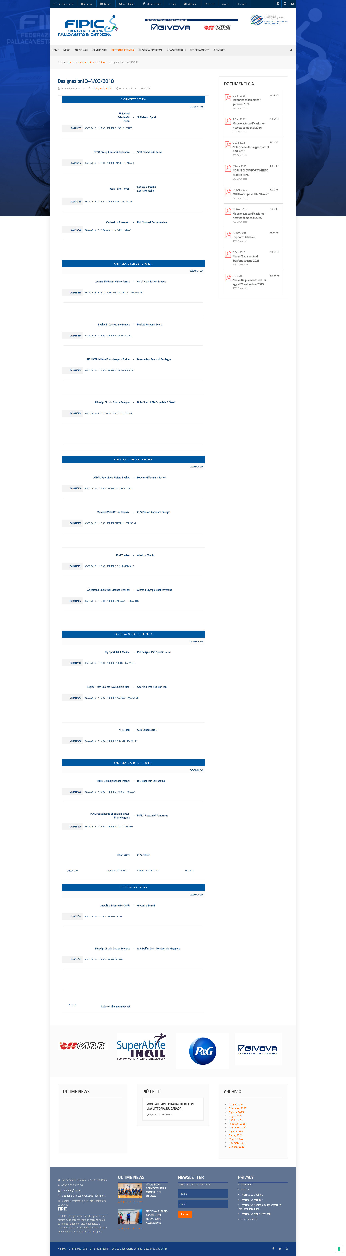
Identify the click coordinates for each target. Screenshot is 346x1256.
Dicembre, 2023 (237, 1143)
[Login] (291, 50)
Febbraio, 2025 (237, 1124)
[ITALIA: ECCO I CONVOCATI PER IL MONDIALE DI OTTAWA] (130, 1190)
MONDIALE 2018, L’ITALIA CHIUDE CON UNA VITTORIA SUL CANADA (170, 1106)
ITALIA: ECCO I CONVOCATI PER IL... (103, 1102)
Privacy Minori (249, 1219)
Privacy (245, 1189)
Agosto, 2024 (236, 1131)
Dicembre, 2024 (237, 1127)
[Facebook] (278, 4)
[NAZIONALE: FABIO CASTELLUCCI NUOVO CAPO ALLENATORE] (130, 1216)
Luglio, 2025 (235, 1116)
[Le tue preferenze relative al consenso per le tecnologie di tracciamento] (339, 1249)
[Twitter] (285, 4)
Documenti (247, 1184)
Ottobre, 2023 (236, 1147)
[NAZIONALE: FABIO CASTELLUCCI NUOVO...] (75, 1135)
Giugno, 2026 (236, 1104)
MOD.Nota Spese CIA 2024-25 (251, 194)
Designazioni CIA (102, 88)
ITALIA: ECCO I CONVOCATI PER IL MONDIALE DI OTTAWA (156, 1190)
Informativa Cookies (252, 1195)
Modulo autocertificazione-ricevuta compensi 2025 (249, 215)
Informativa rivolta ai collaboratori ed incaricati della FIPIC (259, 1207)
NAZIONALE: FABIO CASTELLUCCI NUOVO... (105, 1132)
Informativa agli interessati (256, 1214)
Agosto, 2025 (236, 1112)
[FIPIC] (88, 26)
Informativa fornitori (252, 1200)
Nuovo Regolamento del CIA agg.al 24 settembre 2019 (249, 282)
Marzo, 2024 (236, 1139)
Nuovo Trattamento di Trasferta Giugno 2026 (246, 258)
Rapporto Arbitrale (244, 237)
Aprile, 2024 (235, 1135)
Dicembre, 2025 (237, 1108)
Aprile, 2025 (235, 1120)
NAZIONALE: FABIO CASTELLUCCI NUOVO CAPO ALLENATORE (157, 1217)
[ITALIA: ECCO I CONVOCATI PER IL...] (75, 1105)
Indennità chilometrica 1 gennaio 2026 (247, 102)
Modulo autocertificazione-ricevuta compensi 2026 (249, 125)
